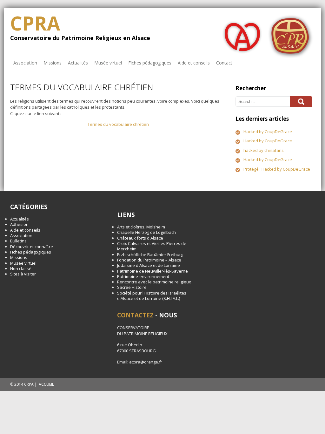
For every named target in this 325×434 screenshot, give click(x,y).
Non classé (20, 268)
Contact (224, 63)
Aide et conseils (194, 63)
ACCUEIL (46, 384)
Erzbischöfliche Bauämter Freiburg (150, 254)
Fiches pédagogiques (149, 63)
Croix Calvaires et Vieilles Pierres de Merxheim (151, 246)
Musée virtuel (108, 63)
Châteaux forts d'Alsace (140, 238)
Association (25, 63)
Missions (52, 63)
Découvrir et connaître (31, 246)
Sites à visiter (23, 274)
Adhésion (19, 224)
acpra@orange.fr (145, 362)
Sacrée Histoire (132, 287)
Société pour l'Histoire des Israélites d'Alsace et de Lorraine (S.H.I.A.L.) (151, 295)
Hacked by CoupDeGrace (267, 131)
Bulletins (18, 241)
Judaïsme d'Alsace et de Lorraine (148, 265)
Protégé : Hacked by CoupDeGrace (276, 169)
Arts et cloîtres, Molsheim (141, 227)
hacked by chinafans (263, 150)
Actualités (78, 63)
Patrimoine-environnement (143, 276)
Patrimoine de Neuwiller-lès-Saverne (152, 271)
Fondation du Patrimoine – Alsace (149, 260)
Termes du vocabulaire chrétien (118, 124)
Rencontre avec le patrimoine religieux (154, 282)
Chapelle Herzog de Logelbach (146, 232)
